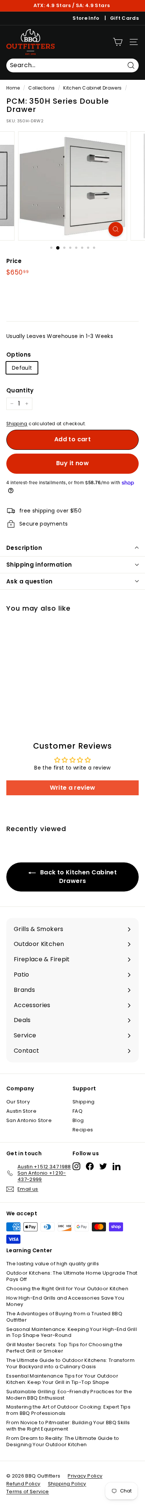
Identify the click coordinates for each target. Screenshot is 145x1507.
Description (24, 548)
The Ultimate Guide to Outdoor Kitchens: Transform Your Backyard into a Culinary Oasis (70, 1363)
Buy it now (72, 463)
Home (13, 88)
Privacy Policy (85, 1475)
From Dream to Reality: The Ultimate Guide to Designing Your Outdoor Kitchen (62, 1441)
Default (22, 368)
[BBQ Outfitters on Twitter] (103, 1166)
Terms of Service (27, 1491)
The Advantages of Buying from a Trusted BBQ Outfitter (64, 1316)
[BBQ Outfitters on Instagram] (76, 1166)
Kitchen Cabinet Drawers (92, 88)
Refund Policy (23, 1483)
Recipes (82, 1129)
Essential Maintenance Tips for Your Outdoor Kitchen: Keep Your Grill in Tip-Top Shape (62, 1379)
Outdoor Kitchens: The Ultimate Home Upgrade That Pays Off (72, 1276)
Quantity (20, 390)
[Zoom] (115, 229)
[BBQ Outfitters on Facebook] (90, 1166)
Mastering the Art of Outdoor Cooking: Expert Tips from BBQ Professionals (68, 1410)
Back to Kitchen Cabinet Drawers (78, 876)
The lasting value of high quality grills (52, 1263)
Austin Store (21, 1111)
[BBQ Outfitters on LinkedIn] (116, 1166)
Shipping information (39, 564)
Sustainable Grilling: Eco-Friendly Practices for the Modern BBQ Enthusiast (69, 1394)
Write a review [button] (73, 787)
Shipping (17, 424)
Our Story (18, 1101)
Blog (78, 1120)
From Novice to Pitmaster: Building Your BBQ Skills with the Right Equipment (68, 1425)
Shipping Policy (67, 1483)
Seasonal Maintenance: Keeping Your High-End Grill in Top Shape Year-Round (71, 1332)
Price (14, 261)
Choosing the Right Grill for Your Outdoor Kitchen (67, 1288)
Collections (41, 88)
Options (18, 354)
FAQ (77, 1111)
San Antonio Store (29, 1120)
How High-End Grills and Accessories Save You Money (65, 1301)
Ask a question (29, 581)
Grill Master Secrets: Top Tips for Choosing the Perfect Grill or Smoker (64, 1347)
